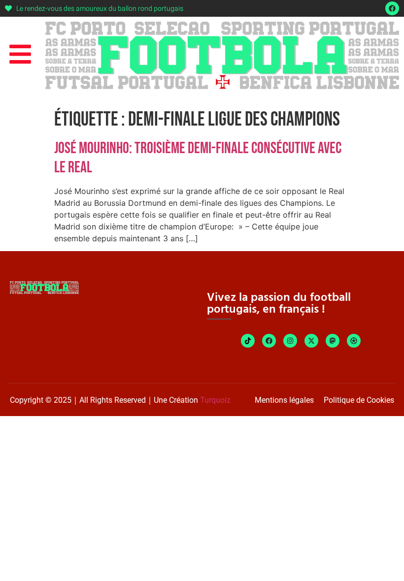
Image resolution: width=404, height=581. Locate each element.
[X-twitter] (311, 341)
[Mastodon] (332, 341)
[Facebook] (392, 8)
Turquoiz (215, 400)
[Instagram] (290, 341)
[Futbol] (354, 341)
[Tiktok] (248, 341)
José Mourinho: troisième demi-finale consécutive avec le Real (197, 158)
